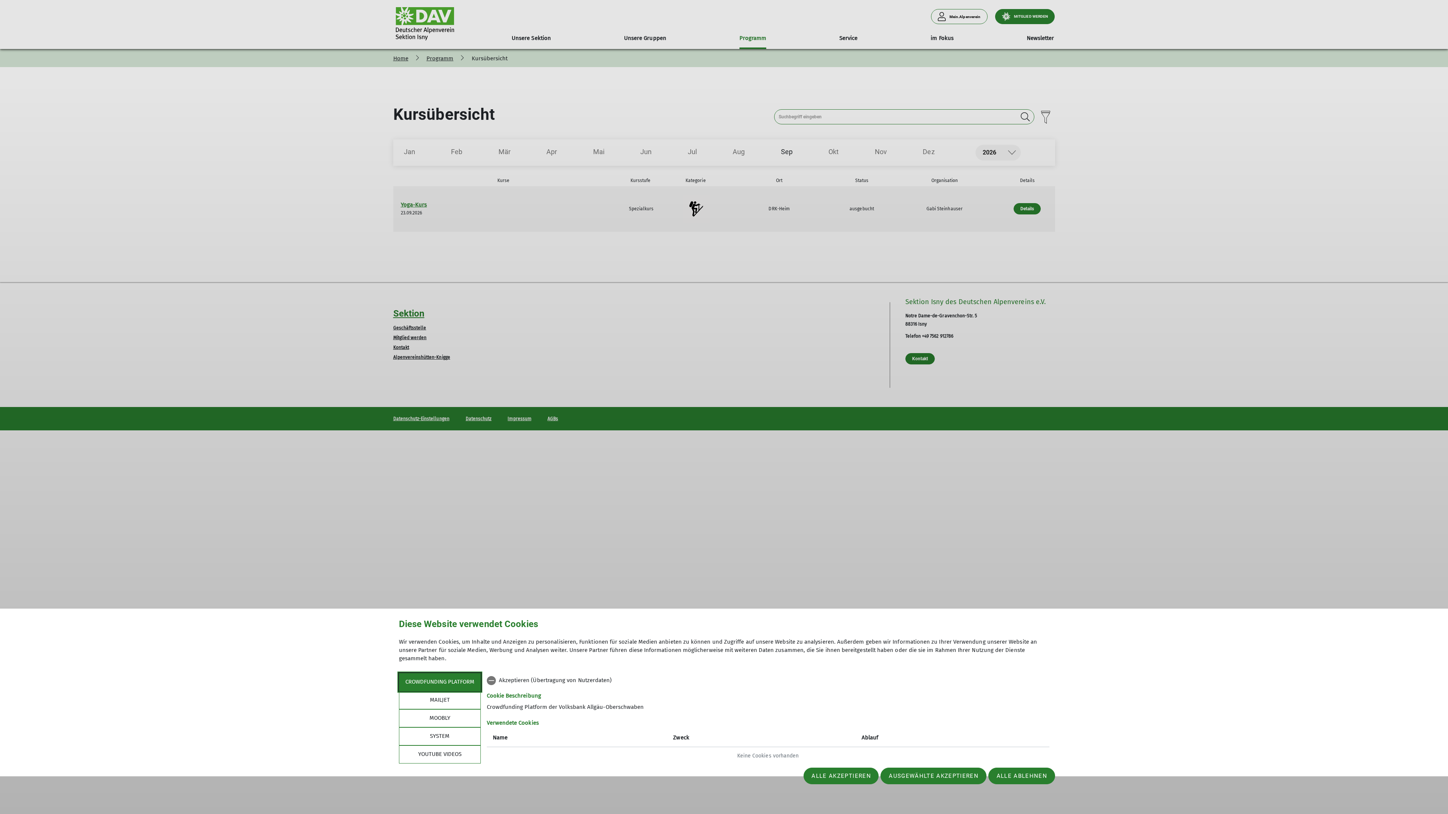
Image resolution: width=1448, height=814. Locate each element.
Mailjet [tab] (440, 699)
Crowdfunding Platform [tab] (439, 681)
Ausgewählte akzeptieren (934, 776)
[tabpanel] (768, 719)
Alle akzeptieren (841, 776)
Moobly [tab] (439, 718)
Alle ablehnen (1022, 776)
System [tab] (439, 736)
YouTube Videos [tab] (440, 754)
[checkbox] (768, 680)
